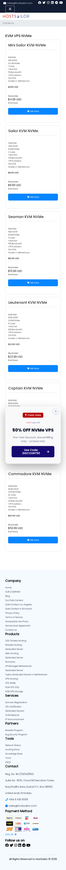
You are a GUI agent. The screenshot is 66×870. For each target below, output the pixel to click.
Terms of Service (14, 617)
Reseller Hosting (13, 644)
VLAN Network (12, 715)
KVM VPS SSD (12, 687)
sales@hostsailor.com (23, 806)
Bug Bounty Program (16, 734)
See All (9, 834)
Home (8, 587)
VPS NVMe (10, 682)
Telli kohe (34, 111)
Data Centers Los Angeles (18, 604)
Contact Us (11, 629)
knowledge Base (14, 753)
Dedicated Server (14, 670)
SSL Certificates (13, 706)
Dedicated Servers (14, 710)
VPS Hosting (11, 678)
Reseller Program (14, 730)
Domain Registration (16, 702)
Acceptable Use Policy (17, 621)
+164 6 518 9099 (18, 799)
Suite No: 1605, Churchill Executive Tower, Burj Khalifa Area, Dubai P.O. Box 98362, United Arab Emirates (29, 787)
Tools (8, 757)
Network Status (13, 745)
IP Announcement (14, 719)
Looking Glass (12, 749)
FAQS (8, 762)
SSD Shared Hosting (15, 640)
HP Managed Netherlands (18, 666)
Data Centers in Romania (18, 608)
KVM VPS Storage (14, 691)
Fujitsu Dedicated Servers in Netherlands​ (26, 674)
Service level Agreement (17, 625)
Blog (7, 596)
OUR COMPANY (12, 591)
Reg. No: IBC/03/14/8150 (19, 774)
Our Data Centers (14, 600)
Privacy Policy (12, 612)
